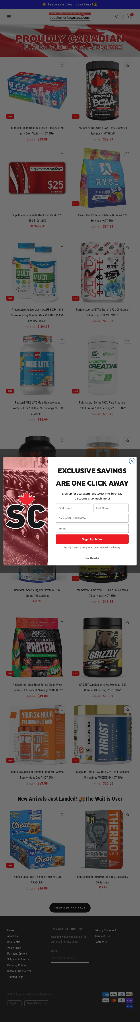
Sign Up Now (92, 539)
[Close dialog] (132, 461)
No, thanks (92, 558)
